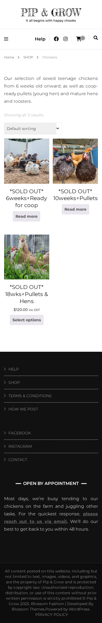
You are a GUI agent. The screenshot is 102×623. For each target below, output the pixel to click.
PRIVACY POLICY (51, 614)
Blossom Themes (28, 609)
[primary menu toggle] (7, 39)
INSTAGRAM (20, 446)
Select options (27, 319)
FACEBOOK (19, 433)
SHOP (14, 382)
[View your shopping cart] (79, 39)
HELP (13, 369)
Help (40, 39)
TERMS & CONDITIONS (30, 395)
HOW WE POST (23, 409)
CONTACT (17, 459)
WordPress (79, 609)
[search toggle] (96, 38)
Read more (27, 216)
